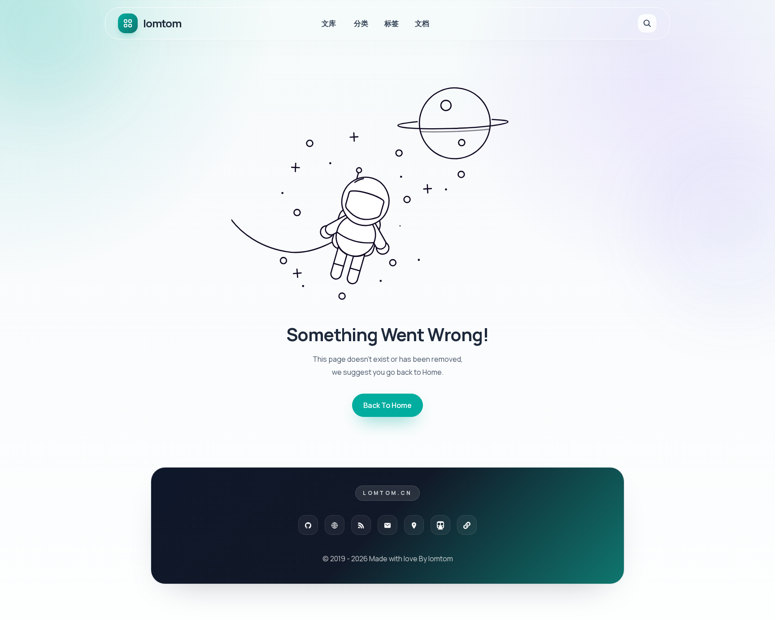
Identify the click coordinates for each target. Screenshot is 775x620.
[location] (414, 525)
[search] (647, 23)
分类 (361, 23)
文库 (329, 23)
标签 (391, 23)
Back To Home (387, 405)
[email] (387, 525)
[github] (308, 525)
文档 (422, 23)
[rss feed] (361, 525)
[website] (334, 525)
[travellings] (440, 525)
